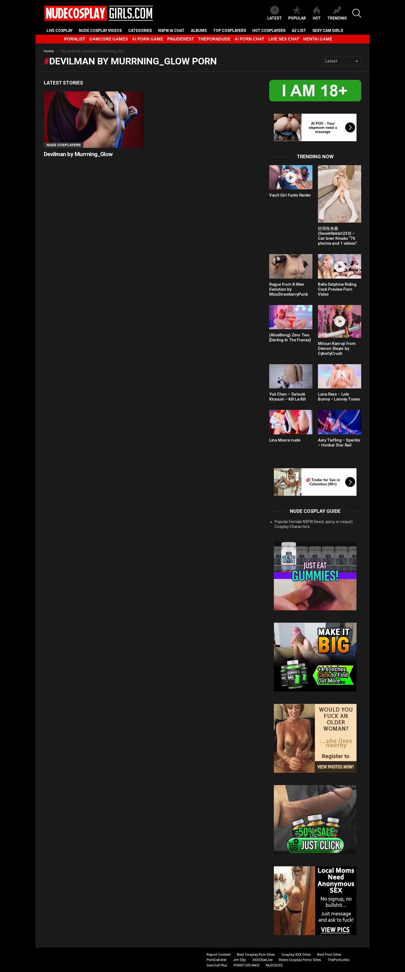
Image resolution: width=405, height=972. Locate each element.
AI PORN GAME (147, 39)
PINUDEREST (180, 39)
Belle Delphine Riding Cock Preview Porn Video (337, 289)
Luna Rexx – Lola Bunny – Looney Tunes (339, 397)
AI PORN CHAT (249, 39)
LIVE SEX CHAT (283, 39)
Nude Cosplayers (64, 145)
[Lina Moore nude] (290, 422)
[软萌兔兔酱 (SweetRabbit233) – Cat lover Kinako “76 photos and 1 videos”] (339, 194)
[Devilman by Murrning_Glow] (94, 119)
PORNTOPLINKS (247, 965)
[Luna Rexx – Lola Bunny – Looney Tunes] (339, 376)
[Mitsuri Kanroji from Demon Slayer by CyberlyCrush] (339, 321)
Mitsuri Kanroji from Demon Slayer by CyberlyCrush (337, 348)
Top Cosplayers (229, 30)
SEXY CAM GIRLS (327, 30)
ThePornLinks (338, 960)
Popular (297, 18)
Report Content (219, 954)
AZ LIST (299, 30)
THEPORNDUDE (214, 39)
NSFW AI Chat (171, 30)
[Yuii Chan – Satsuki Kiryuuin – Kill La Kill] (290, 376)
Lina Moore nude (284, 440)
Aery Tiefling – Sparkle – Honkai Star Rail (339, 443)
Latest (274, 18)
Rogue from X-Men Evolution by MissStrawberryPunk (288, 289)
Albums (199, 30)
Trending (337, 18)
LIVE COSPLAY (59, 30)
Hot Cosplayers (268, 30)
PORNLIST (74, 39)
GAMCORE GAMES (108, 39)
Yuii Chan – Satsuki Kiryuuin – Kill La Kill (287, 397)
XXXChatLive (262, 960)
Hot (317, 18)
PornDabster (216, 960)
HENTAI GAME (317, 39)
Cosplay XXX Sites (296, 954)
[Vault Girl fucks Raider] (290, 177)
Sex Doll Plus (217, 965)
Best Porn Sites (329, 954)
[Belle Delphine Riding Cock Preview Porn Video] (339, 266)
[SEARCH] (356, 13)
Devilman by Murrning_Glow (78, 154)
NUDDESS (274, 965)
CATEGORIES (140, 30)
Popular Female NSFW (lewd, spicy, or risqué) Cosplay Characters (314, 524)
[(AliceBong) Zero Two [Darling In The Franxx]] (290, 317)
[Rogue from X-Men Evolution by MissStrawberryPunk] (290, 266)
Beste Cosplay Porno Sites (300, 960)
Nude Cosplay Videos (100, 30)
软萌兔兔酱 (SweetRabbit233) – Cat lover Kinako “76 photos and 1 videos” (337, 236)
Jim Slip (239, 960)
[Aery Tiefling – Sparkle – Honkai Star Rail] (339, 422)
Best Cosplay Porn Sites (256, 954)
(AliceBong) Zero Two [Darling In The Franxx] (289, 337)
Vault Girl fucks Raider (290, 195)
